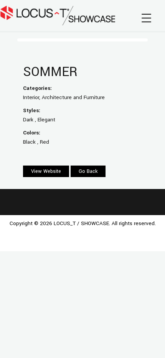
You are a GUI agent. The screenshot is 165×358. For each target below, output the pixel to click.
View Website (46, 171)
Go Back (88, 171)
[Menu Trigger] (146, 18)
